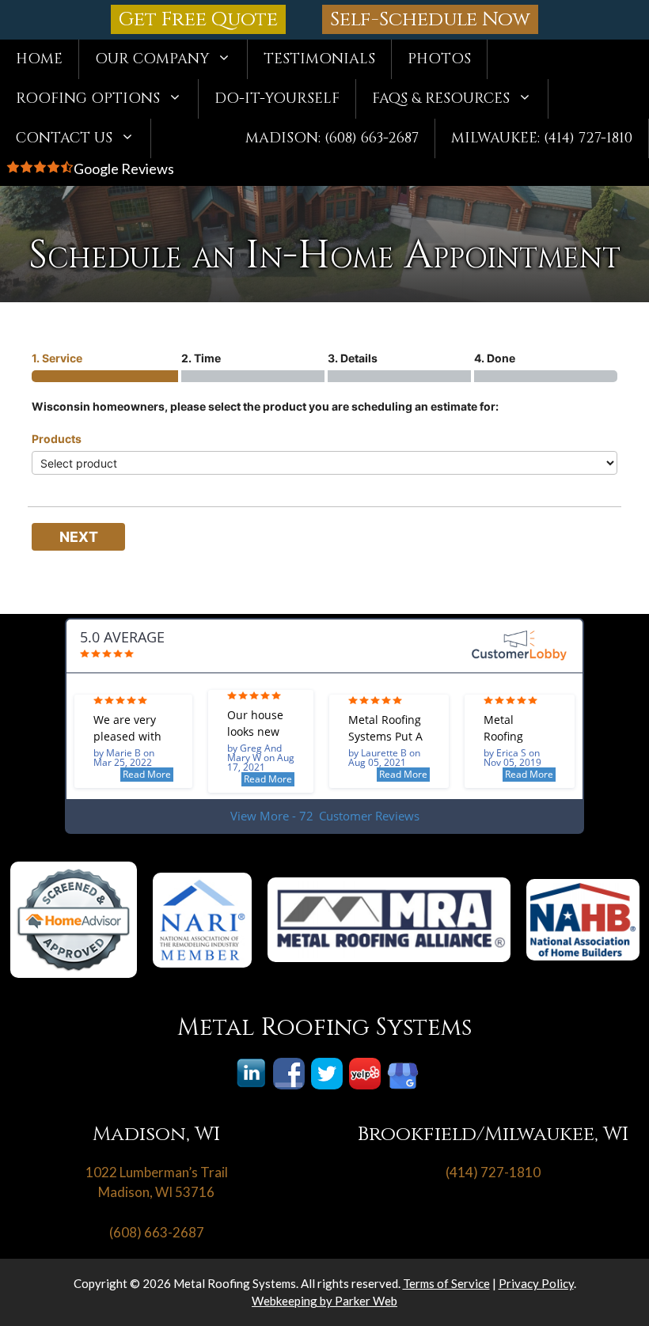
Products (57, 438)
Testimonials (319, 59)
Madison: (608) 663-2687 (332, 138)
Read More (147, 774)
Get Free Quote (198, 19)
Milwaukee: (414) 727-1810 (541, 138)
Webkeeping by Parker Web (324, 1301)
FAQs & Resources (441, 98)
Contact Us (64, 138)
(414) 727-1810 (493, 1172)
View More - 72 (324, 816)
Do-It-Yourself (277, 98)
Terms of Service (446, 1283)
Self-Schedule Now (430, 19)
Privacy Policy (536, 1283)
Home (39, 59)
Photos (439, 59)
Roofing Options (88, 98)
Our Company (152, 59)
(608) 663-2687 (156, 1232)
